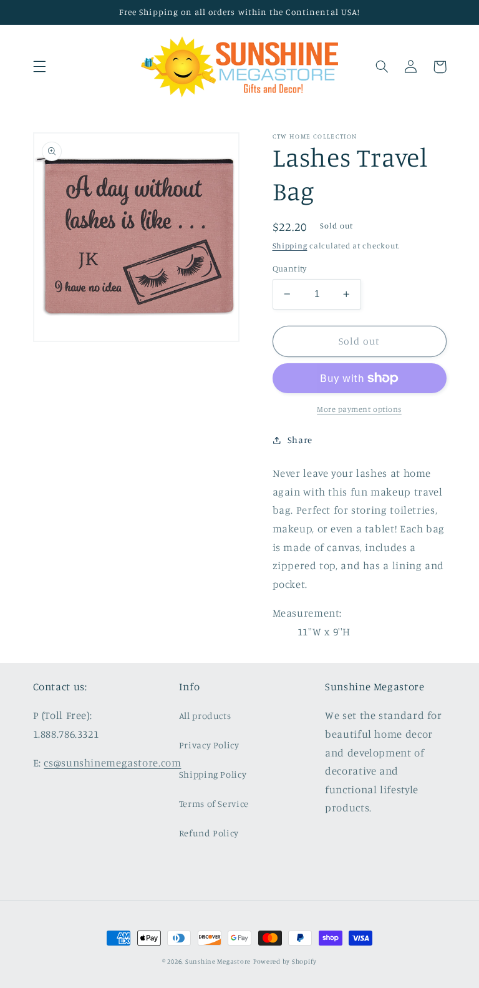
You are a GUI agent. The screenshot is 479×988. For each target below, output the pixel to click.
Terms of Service (214, 803)
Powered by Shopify (285, 961)
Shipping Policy (212, 774)
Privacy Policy (209, 745)
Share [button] (300, 439)
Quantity (290, 268)
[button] (39, 66)
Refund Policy (209, 833)
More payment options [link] (359, 409)
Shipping (290, 245)
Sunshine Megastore (218, 961)
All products (205, 715)
